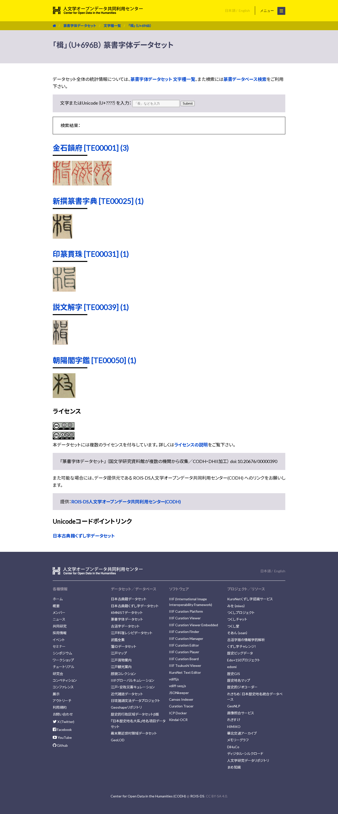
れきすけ (233, 720)
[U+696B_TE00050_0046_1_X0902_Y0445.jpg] (64, 396)
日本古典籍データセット (128, 599)
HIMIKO (234, 726)
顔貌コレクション (123, 674)
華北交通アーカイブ (242, 733)
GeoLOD (117, 740)
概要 (56, 606)
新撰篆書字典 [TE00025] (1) (98, 200)
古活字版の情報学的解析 (246, 640)
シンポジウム (62, 653)
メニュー (267, 11)
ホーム (58, 599)
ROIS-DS (197, 796)
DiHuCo (233, 747)
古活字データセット (125, 626)
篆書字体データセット (79, 25)
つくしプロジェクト (241, 612)
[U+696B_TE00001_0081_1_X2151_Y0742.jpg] (62, 183)
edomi (232, 667)
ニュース (59, 619)
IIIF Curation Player (184, 652)
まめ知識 (234, 767)
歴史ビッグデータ (240, 653)
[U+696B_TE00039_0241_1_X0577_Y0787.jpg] (60, 343)
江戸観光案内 (121, 667)
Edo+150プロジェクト (243, 660)
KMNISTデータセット (127, 612)
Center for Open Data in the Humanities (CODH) (148, 796)
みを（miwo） (236, 606)
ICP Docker (178, 713)
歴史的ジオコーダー (242, 687)
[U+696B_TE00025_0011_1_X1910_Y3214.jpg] (62, 237)
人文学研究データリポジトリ (248, 760)
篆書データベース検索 (244, 79)
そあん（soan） (237, 633)
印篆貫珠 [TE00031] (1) (91, 253)
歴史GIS (233, 674)
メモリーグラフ (238, 740)
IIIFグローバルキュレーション (132, 680)
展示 (56, 694)
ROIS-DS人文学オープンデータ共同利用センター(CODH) (126, 501)
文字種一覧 (112, 25)
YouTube (64, 737)
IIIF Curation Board (184, 659)
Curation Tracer (181, 706)
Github (62, 745)
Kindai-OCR (178, 720)
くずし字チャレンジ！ (241, 646)
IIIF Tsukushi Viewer (185, 665)
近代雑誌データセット (127, 694)
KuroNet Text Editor (185, 672)
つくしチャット (237, 619)
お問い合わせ (63, 714)
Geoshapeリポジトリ (126, 707)
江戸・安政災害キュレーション (133, 687)
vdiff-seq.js (177, 686)
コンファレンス (63, 687)
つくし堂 (233, 626)
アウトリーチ (62, 700)
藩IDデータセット (123, 646)
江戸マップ (119, 653)
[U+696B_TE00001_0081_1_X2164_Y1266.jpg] (102, 183)
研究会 (58, 674)
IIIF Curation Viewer (185, 618)
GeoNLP (233, 706)
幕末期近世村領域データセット (134, 733)
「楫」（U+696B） (140, 25)
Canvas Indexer (181, 699)
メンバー (59, 612)
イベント (59, 640)
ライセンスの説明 (191, 444)
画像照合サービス (240, 713)
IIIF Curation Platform (186, 611)
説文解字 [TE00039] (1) (91, 306)
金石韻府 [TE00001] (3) (91, 147)
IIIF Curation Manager (186, 638)
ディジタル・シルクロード (245, 753)
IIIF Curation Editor (184, 645)
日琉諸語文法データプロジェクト (135, 700)
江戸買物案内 (121, 660)
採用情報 (60, 633)
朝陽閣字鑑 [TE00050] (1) (94, 360)
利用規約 (60, 707)
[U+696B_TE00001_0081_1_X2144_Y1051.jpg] (82, 183)
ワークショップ (63, 660)
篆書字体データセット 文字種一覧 (162, 79)
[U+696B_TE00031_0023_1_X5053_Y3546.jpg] (64, 290)
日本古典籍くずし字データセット (84, 535)
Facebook (64, 729)
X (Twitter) (65, 722)
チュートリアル (63, 667)
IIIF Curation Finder (184, 631)
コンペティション (65, 680)
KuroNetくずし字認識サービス (250, 599)
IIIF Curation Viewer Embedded (193, 625)
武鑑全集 (118, 640)
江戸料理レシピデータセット (131, 633)
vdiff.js (174, 679)
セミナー (59, 646)
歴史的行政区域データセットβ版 (135, 714)
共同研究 (60, 626)
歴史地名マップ (238, 680)
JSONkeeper (179, 693)
